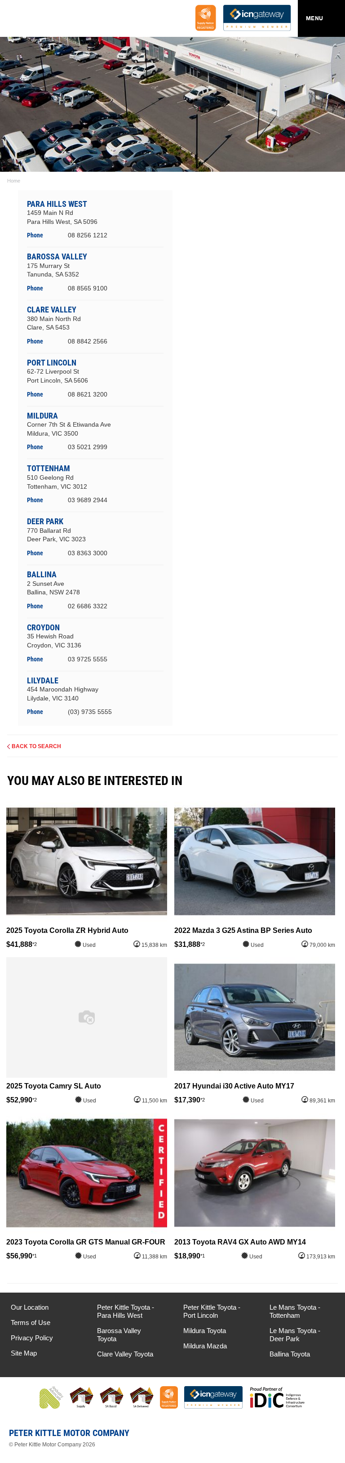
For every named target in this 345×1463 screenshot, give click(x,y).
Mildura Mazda (205, 1346)
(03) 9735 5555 (90, 711)
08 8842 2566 (87, 341)
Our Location (30, 1307)
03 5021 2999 (87, 446)
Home (13, 180)
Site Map (24, 1353)
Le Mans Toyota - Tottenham (295, 1311)
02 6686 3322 (87, 606)
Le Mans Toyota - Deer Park (295, 1335)
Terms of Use (30, 1322)
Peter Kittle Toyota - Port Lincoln (211, 1311)
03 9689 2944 (87, 500)
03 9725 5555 (87, 659)
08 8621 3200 (87, 394)
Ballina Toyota (290, 1354)
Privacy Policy (32, 1338)
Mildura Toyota (204, 1330)
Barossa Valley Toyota (119, 1335)
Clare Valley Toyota (125, 1354)
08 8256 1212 (87, 235)
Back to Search (36, 746)
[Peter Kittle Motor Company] (60, 20)
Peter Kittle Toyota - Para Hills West (125, 1311)
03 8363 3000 (87, 553)
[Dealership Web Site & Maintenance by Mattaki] (321, 1436)
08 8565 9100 (87, 288)
